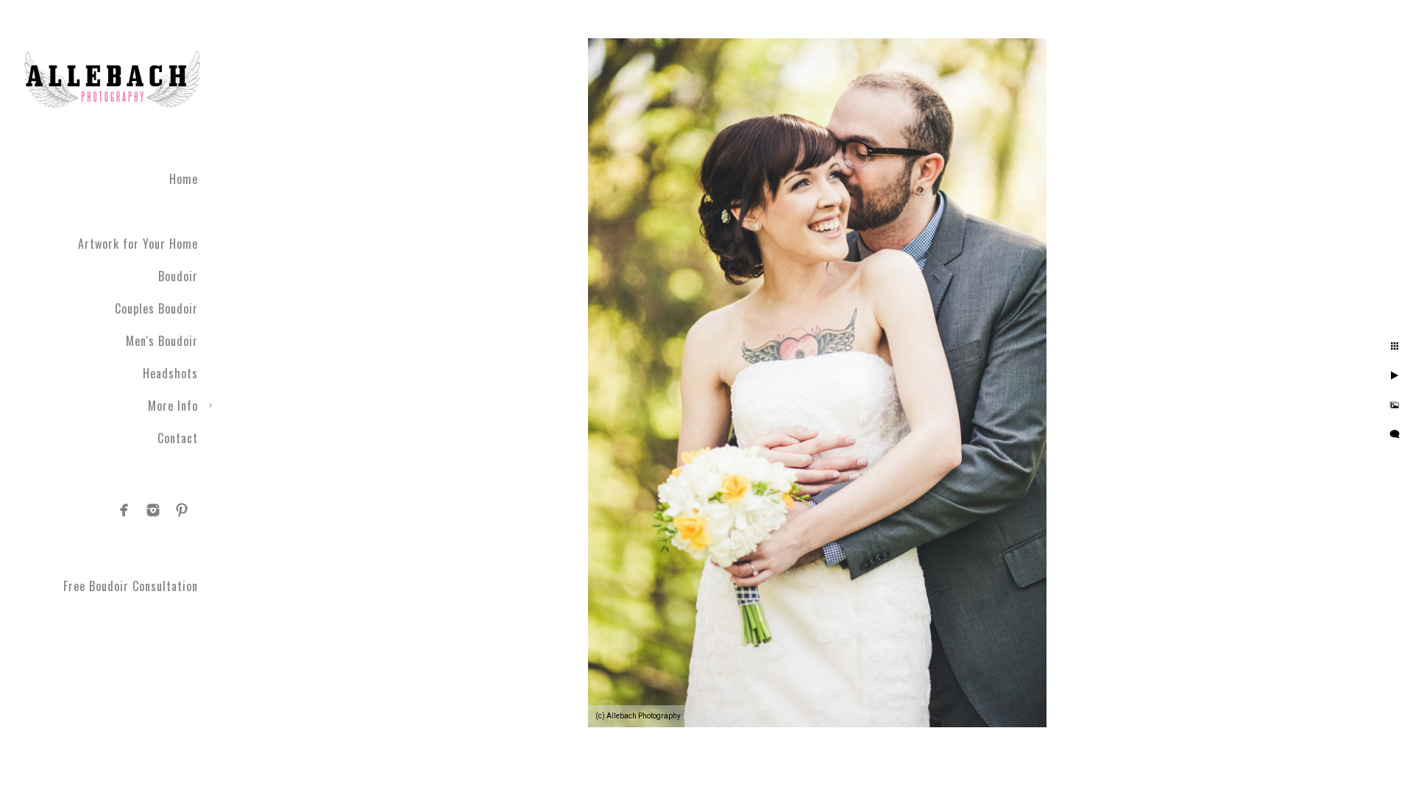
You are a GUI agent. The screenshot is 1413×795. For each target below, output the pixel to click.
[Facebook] (124, 510)
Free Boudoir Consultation (130, 586)
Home (183, 179)
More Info (173, 405)
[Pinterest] (181, 510)
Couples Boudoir (156, 308)
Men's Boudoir (162, 341)
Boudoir (178, 276)
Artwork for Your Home (138, 243)
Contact (177, 438)
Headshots (170, 373)
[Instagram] (153, 510)
